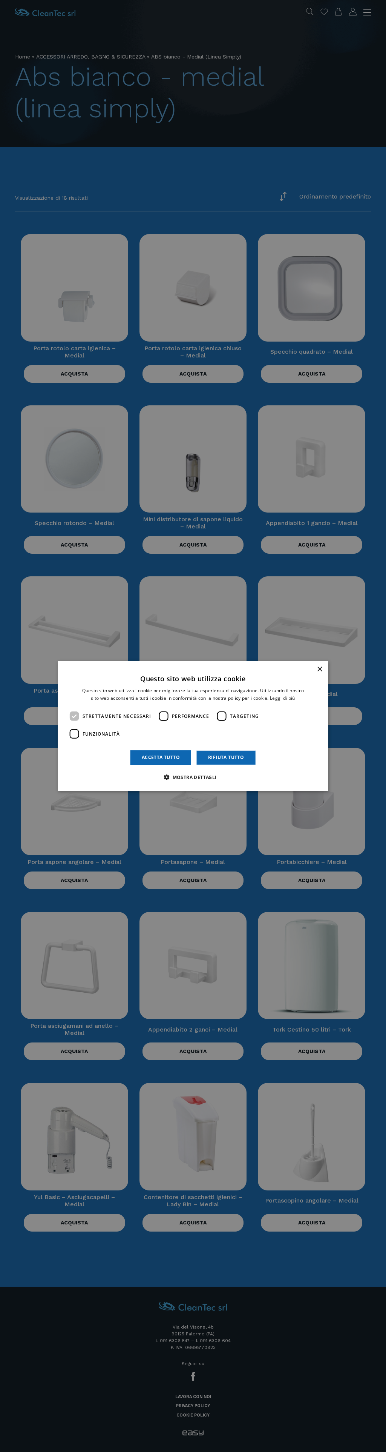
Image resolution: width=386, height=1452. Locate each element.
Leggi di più (282, 698)
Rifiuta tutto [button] (226, 757)
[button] (192, 777)
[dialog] (193, 726)
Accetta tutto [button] (161, 757)
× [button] (319, 669)
